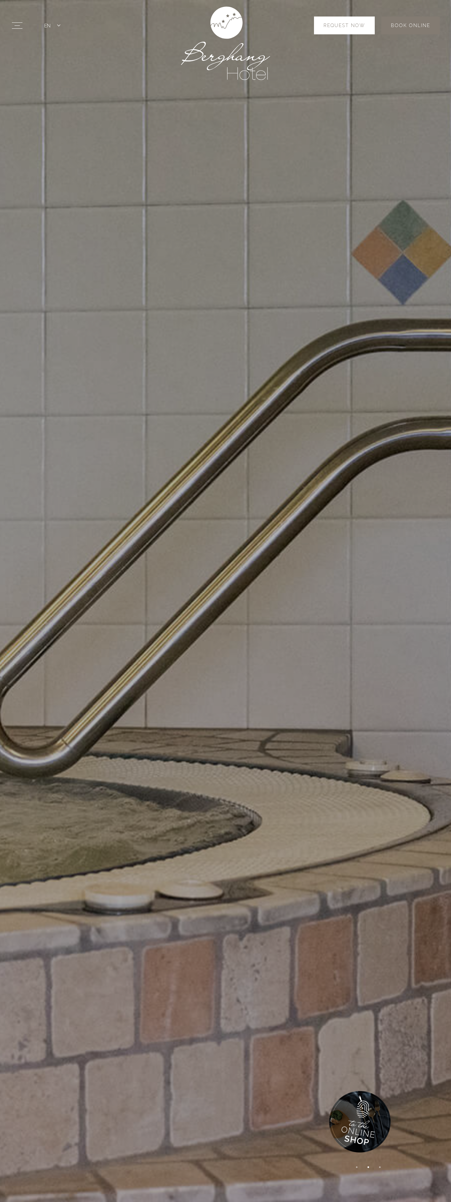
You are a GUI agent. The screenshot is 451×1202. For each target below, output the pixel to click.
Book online (410, 25)
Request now (344, 25)
